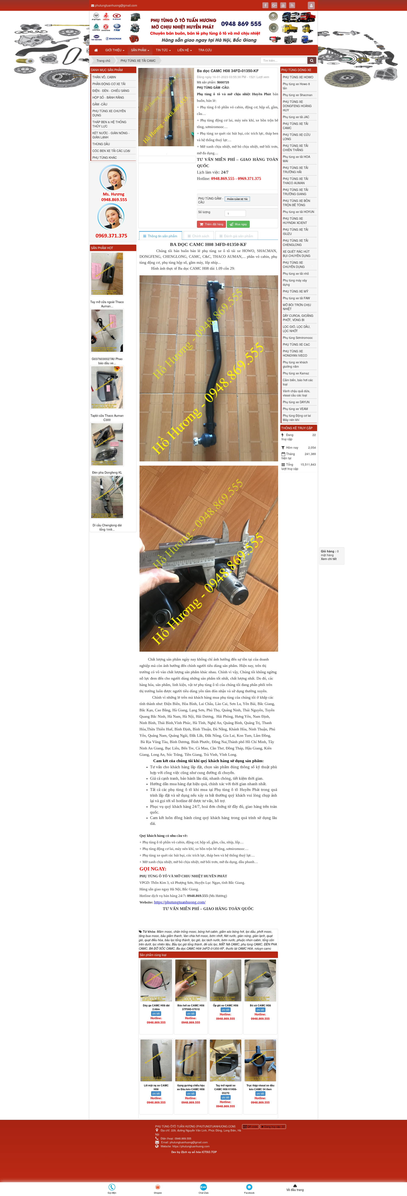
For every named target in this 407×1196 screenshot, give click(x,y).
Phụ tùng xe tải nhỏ (296, 273)
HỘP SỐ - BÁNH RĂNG (108, 97)
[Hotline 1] (113, 183)
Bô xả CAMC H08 (260, 1005)
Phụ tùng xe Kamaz (296, 373)
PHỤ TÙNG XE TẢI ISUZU (295, 231)
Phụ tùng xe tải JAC (296, 117)
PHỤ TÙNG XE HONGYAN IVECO (295, 353)
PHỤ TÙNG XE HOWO (298, 77)
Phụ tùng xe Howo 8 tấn (296, 86)
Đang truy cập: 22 (274, 1126)
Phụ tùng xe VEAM (295, 409)
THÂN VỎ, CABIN (104, 77)
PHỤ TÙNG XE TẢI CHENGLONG (295, 242)
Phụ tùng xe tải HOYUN (298, 212)
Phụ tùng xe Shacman (297, 95)
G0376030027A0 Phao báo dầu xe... (107, 361)
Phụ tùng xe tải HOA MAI (296, 159)
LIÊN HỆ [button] (183, 50)
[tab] (160, 236)
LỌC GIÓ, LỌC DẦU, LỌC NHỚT (296, 328)
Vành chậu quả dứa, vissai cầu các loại (296, 393)
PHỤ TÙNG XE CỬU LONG (296, 136)
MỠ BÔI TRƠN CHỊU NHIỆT (297, 307)
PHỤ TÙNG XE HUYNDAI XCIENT (295, 220)
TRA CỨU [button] (205, 50)
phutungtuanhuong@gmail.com (116, 5)
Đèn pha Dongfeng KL (107, 472)
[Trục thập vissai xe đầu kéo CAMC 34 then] (260, 1060)
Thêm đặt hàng (213, 224)
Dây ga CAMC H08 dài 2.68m (156, 1007)
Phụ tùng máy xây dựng (295, 282)
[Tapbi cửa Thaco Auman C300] (107, 387)
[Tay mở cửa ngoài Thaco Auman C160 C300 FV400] (107, 273)
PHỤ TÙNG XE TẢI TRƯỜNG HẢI (295, 170)
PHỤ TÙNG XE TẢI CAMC (295, 125)
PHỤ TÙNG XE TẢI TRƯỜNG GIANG (295, 192)
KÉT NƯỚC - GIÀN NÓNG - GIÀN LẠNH (111, 135)
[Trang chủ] (96, 50)
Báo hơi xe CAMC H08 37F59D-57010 (190, 1007)
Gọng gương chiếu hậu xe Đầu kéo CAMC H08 (191, 1087)
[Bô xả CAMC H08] (260, 980)
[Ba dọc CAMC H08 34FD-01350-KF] (167, 154)
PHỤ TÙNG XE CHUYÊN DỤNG (109, 113)
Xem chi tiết (329, 559)
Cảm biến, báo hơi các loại (298, 382)
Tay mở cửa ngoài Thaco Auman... (107, 304)
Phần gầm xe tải (237, 199)
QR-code (252, 1126)
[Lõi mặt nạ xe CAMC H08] (156, 1060)
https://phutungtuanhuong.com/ (180, 902)
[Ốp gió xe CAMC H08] (225, 980)
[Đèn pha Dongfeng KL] (107, 444)
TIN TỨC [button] (162, 50)
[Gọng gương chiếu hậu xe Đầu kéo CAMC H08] (191, 1060)
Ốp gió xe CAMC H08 (225, 1005)
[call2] (113, 221)
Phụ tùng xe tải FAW (296, 298)
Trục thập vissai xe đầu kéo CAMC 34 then (260, 1087)
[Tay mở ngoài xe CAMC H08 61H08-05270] (225, 1060)
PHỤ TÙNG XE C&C (296, 344)
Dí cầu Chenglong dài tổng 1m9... (107, 527)
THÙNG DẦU (101, 144)
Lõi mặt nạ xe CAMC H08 (156, 1087)
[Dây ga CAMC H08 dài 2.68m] (156, 980)
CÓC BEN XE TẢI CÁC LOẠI (111, 151)
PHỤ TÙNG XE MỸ (295, 291)
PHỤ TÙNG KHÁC (104, 157)
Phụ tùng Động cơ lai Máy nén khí (297, 417)
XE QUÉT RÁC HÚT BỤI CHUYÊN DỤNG (296, 253)
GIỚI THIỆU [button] (113, 50)
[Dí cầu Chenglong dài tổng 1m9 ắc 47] (107, 497)
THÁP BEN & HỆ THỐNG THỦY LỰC (109, 124)
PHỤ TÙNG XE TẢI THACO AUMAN (295, 181)
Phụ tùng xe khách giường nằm (295, 364)
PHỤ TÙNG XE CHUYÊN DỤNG (294, 264)
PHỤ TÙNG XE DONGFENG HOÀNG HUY (297, 105)
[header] (203, 28)
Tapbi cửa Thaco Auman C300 (107, 418)
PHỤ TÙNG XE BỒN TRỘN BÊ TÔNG (296, 203)
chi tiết (156, 1013)
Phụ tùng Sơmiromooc (298, 337)
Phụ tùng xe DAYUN (296, 402)
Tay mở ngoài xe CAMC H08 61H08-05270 (225, 1089)
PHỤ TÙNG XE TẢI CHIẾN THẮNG (295, 147)
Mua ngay (240, 224)
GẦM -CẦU (99, 104)
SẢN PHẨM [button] (139, 50)
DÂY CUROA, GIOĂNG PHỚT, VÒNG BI (298, 317)
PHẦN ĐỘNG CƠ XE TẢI (108, 84)
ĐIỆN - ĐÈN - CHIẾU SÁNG (110, 90)
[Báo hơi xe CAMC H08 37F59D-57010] (191, 980)
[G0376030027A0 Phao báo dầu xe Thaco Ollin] (107, 330)
